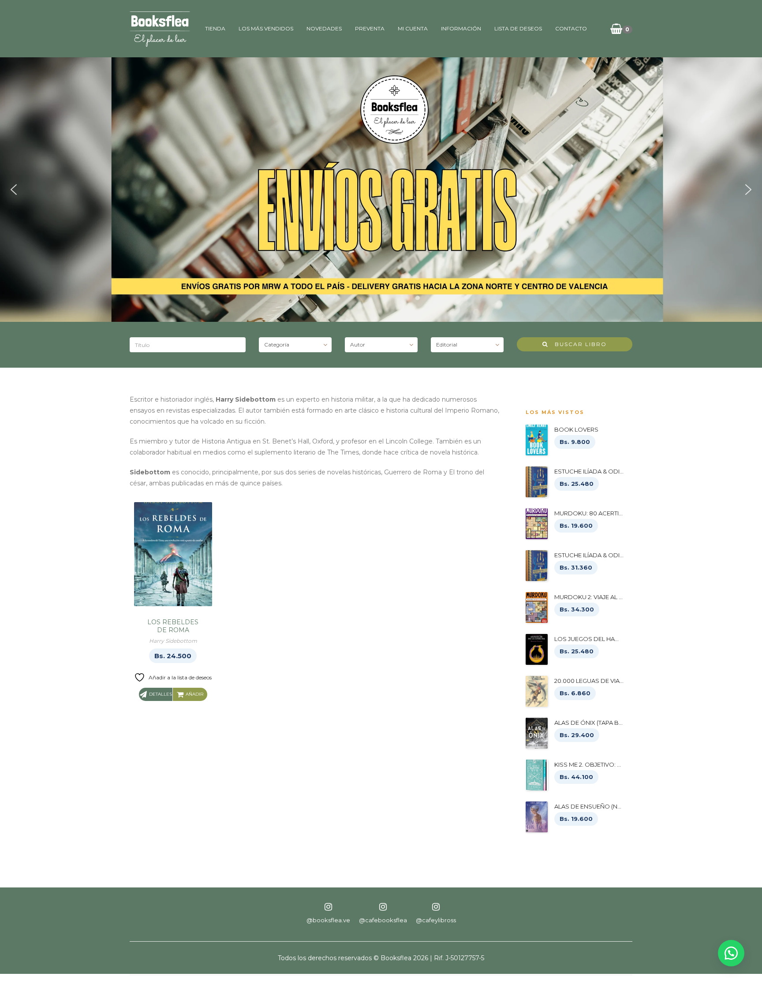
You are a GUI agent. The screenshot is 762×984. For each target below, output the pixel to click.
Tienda (215, 28)
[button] (14, 190)
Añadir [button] (194, 694)
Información (461, 28)
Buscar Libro (577, 344)
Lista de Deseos (518, 28)
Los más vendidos (266, 28)
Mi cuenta (413, 28)
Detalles (160, 694)
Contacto (571, 28)
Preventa (370, 28)
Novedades (324, 28)
